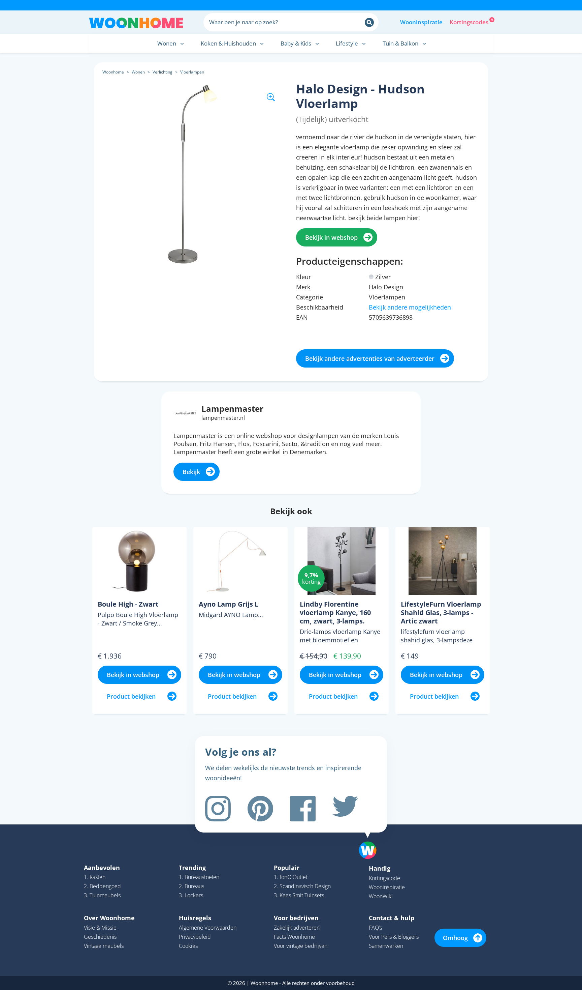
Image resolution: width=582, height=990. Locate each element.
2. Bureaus (191, 886)
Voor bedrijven (296, 918)
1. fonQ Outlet (291, 877)
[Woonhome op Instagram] (218, 808)
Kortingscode (384, 878)
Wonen (138, 72)
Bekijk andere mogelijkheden (410, 307)
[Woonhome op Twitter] (345, 808)
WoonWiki (381, 896)
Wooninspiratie (421, 22)
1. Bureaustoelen (199, 877)
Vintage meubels (104, 946)
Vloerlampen (192, 72)
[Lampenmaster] (185, 412)
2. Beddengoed (102, 886)
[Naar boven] (371, 839)
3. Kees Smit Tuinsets (299, 895)
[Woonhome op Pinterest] (260, 808)
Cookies (188, 946)
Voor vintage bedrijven (300, 946)
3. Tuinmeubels (102, 895)
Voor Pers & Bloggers (394, 936)
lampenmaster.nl (223, 417)
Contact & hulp (391, 918)
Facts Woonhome (294, 936)
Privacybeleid (195, 936)
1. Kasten (94, 877)
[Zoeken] (369, 22)
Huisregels (195, 918)
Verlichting (162, 72)
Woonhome (113, 72)
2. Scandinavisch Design (302, 886)
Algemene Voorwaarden (207, 927)
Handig (379, 868)
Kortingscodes (469, 21)
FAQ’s (375, 927)
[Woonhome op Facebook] (303, 808)
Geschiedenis (100, 936)
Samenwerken (386, 946)
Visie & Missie (100, 927)
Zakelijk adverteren (297, 927)
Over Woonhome (109, 918)
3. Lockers (191, 895)
